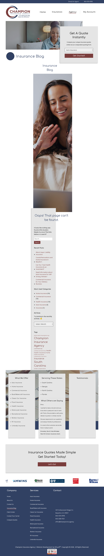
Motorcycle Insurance (19, 410)
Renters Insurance (18, 418)
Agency (72, 12)
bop (48, 335)
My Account (89, 12)
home (48, 352)
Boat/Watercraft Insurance (21, 394)
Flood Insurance (17, 402)
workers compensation (40, 368)
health (48, 351)
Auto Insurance (41, 305)
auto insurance (42, 335)
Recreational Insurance (19, 414)
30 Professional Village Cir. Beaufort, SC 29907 (64, 511)
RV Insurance (16, 422)
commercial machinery (40, 350)
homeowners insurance (40, 356)
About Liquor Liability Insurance (43, 253)
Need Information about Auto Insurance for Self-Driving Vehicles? (44, 274)
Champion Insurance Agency (41, 342)
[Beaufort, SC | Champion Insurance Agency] (18, 12)
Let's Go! (52, 464)
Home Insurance (41, 293)
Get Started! (79, 56)
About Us (10, 500)
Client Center (11, 512)
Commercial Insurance (43, 296)
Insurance (57, 12)
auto (35, 335)
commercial (38, 348)
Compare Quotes (12, 520)
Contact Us (10, 504)
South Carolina (40, 363)
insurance (39, 359)
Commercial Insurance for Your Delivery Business (43, 282)
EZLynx (57, 547)
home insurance (39, 354)
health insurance (40, 352)
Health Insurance (41, 302)
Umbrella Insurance (18, 425)
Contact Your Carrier (13, 516)
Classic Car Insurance (19, 398)
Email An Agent (73, 1)
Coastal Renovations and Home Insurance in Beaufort (44, 259)
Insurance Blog (11, 508)
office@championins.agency (64, 522)
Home (43, 12)
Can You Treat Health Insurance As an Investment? (43, 267)
